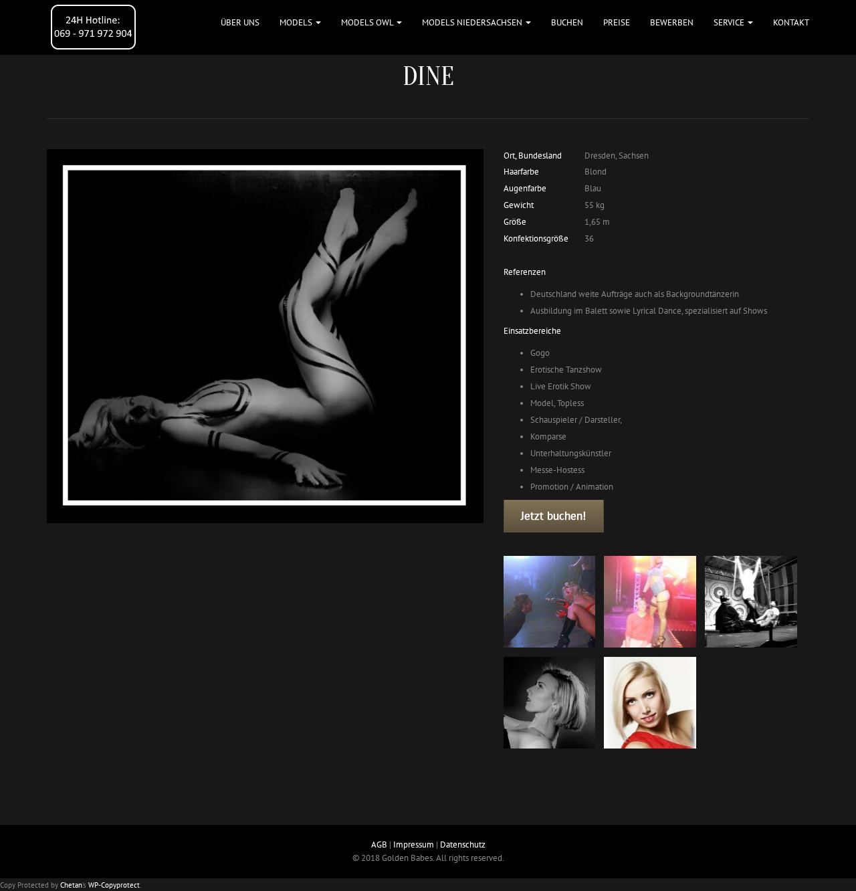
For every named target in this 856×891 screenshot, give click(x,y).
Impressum (413, 844)
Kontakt (791, 22)
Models (297, 22)
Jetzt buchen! (553, 515)
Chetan (71, 885)
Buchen (567, 22)
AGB (379, 844)
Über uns (240, 22)
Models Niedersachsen (473, 22)
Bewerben (671, 22)
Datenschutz (463, 844)
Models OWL (368, 22)
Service (730, 22)
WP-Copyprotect (114, 885)
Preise (616, 22)
